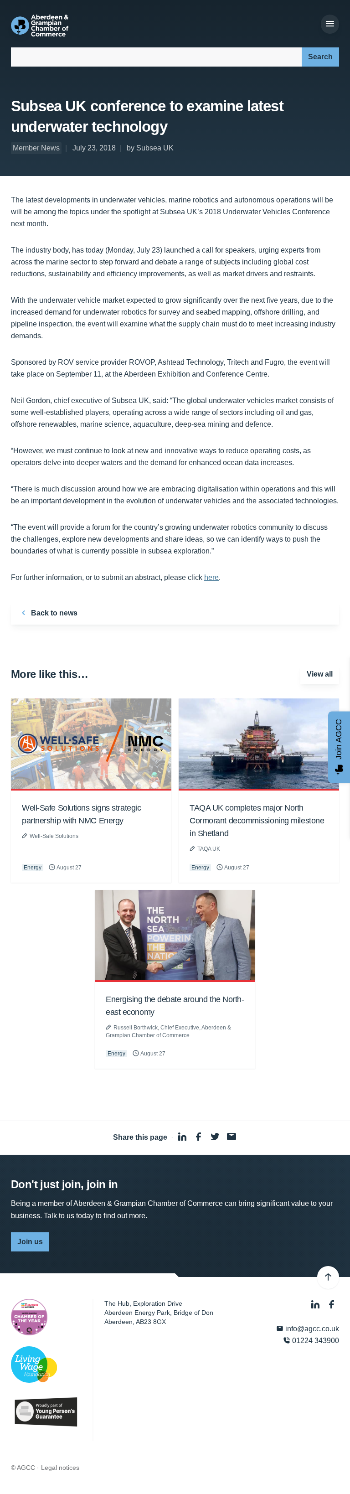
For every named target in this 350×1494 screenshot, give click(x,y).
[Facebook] (331, 1304)
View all (320, 674)
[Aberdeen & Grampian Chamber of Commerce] (39, 25)
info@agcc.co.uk (311, 1329)
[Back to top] (328, 1277)
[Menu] (330, 24)
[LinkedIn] (316, 1304)
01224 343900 (314, 1340)
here (211, 577)
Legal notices (60, 1467)
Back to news (53, 613)
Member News (36, 148)
